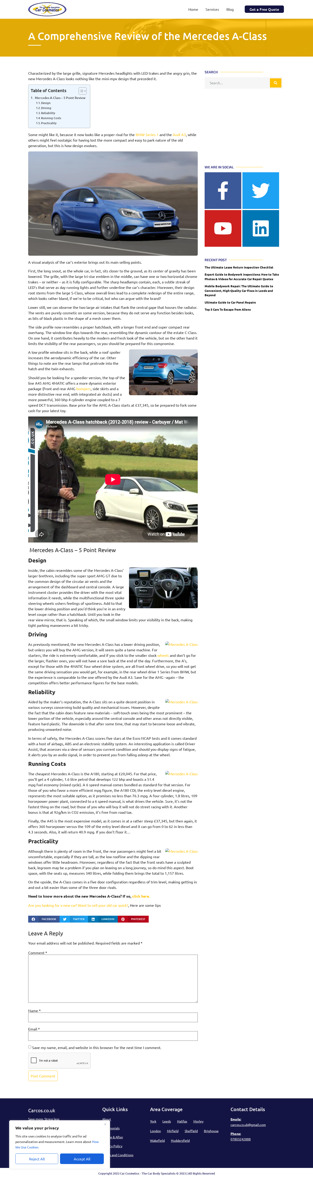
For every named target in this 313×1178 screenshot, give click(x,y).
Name (34, 1010)
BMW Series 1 (147, 134)
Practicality (49, 123)
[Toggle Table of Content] (80, 91)
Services (212, 9)
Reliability (48, 113)
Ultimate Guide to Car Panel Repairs (230, 302)
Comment (37, 952)
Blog (230, 9)
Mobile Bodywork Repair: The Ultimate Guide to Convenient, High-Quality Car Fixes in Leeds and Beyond (239, 290)
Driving (46, 108)
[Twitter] (260, 190)
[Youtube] (223, 228)
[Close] (105, 1124)
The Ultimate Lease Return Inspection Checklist (239, 267)
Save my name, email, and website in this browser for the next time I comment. (96, 1047)
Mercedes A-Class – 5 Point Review (59, 98)
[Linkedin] (260, 228)
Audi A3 (179, 134)
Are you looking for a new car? (52, 905)
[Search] (275, 83)
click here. (141, 896)
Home (193, 9)
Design (46, 103)
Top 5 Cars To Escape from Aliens (228, 309)
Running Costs (51, 118)
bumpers (83, 388)
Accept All (82, 1158)
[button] (44, 919)
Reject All (37, 1158)
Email (34, 1029)
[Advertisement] (244, 122)
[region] (59, 1144)
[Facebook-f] (223, 190)
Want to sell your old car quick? (103, 905)
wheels (163, 655)
